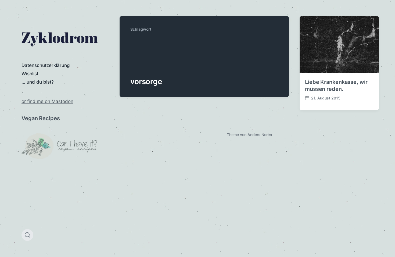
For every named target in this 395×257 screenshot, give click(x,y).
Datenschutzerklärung (45, 65)
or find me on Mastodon (47, 101)
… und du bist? (37, 82)
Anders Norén (259, 134)
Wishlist (29, 73)
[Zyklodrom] (59, 39)
